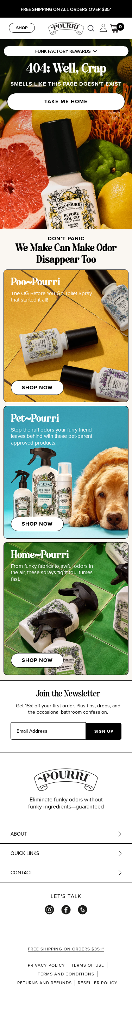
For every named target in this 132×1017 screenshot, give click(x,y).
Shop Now (37, 387)
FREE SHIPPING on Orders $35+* (66, 949)
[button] (65, 51)
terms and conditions (66, 974)
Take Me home (66, 101)
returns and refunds (44, 983)
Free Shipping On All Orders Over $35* (66, 9)
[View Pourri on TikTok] (82, 909)
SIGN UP (103, 731)
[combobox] (93, 28)
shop (21, 28)
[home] (66, 27)
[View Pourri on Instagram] (49, 909)
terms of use (87, 965)
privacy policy (46, 965)
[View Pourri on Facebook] (66, 909)
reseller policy (98, 983)
